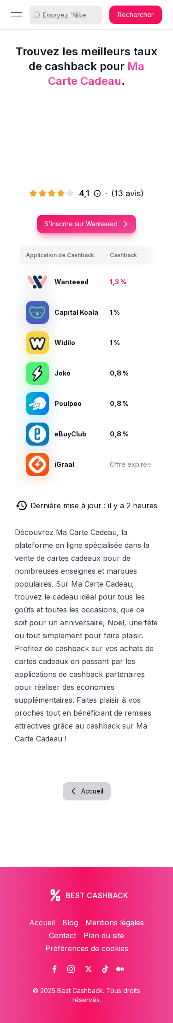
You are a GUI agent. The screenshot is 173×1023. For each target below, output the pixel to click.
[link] (54, 969)
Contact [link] (62, 935)
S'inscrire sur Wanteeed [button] (81, 224)
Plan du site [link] (104, 935)
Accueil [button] (92, 791)
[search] (69, 15)
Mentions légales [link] (114, 922)
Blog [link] (70, 922)
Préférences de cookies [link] (86, 948)
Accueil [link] (42, 922)
